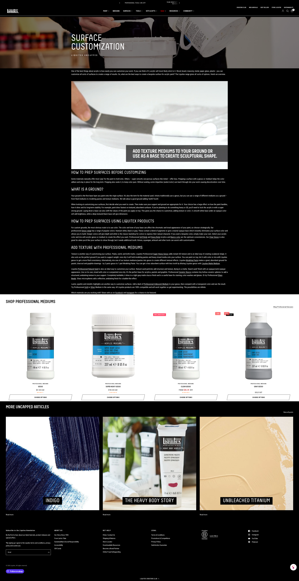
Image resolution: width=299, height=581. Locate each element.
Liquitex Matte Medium (211, 263)
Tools (138, 11)
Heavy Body (155, 237)
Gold (86, 287)
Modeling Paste (192, 260)
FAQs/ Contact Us (109, 535)
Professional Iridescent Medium (156, 284)
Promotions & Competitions (160, 538)
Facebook (119, 292)
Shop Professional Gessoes (283, 307)
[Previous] (119, 3)
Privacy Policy (156, 542)
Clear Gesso (214, 237)
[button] (149, 578)
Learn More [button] (214, 536)
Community (187, 11)
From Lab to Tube (60, 538)
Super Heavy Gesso (160, 254)
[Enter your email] (48, 552)
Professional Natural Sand (88, 269)
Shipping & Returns (109, 538)
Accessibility (58, 545)
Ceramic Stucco (185, 272)
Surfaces (127, 11)
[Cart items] (291, 11)
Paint (105, 11)
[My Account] (283, 11)
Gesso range (86, 231)
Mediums (116, 11)
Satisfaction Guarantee (159, 545)
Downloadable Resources (111, 545)
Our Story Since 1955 (61, 535)
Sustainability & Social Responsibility (66, 542)
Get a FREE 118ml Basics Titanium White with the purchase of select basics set (163, 3)
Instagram (130, 292)
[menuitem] (106, 11)
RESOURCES (173, 11)
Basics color (175, 237)
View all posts (288, 412)
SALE (162, 11)
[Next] (179, 3)
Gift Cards (57, 548)
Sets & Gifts (150, 11)
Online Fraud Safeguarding (112, 552)
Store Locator (107, 542)
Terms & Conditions (158, 535)
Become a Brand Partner (111, 548)
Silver (93, 287)
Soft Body (143, 237)
